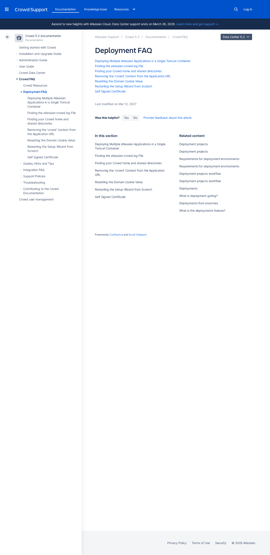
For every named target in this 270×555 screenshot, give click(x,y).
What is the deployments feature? (202, 210)
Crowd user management (36, 199)
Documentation (65, 9)
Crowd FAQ (27, 79)
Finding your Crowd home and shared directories (128, 71)
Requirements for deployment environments (209, 159)
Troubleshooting (34, 182)
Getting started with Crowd (37, 47)
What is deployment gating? (198, 196)
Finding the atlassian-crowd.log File (51, 113)
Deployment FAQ (35, 91)
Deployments (188, 188)
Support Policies (34, 176)
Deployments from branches (198, 203)
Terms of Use (201, 543)
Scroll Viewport (137, 234)
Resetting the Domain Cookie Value (51, 140)
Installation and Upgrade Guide (40, 54)
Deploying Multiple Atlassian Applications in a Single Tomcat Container (48, 102)
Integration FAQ (34, 170)
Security (220, 543)
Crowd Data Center (32, 72)
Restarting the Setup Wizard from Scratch (123, 86)
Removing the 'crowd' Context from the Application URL (133, 76)
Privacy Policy (176, 543)
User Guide (26, 66)
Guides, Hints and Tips (38, 163)
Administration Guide (33, 60)
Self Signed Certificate (42, 157)
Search (236, 9)
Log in (248, 9)
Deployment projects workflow (200, 173)
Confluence (116, 234)
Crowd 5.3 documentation (43, 36)
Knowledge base (95, 9)
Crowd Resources (35, 85)
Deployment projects (193, 144)
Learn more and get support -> (197, 24)
